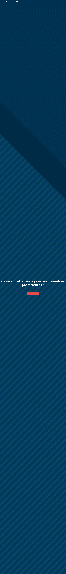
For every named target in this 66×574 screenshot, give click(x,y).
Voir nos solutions (33, 291)
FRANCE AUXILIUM (12, 2)
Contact (58, 2)
